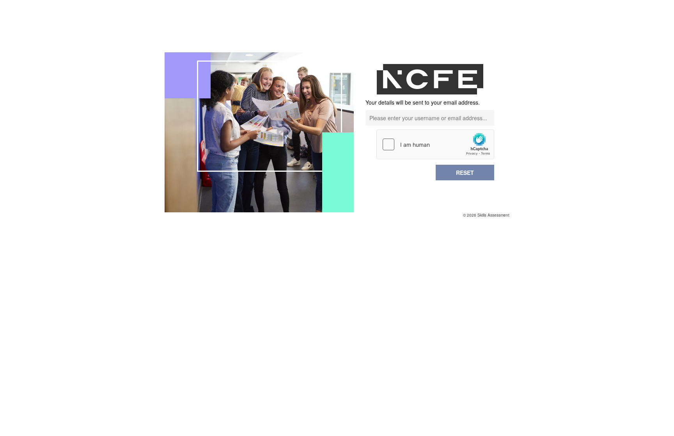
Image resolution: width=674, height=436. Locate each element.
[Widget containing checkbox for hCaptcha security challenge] (435, 144)
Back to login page (476, 187)
